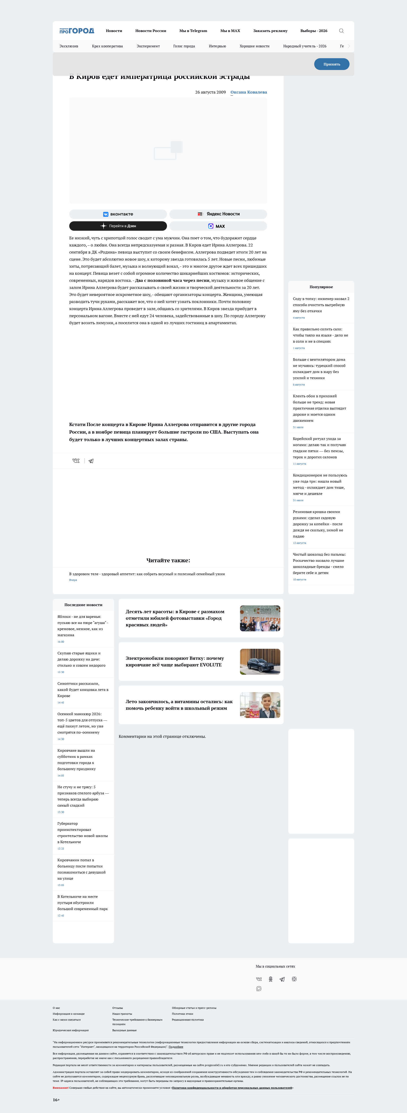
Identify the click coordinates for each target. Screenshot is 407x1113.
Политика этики (182, 1013)
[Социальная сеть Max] (218, 226)
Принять (332, 64)
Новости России (150, 30)
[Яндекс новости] (218, 214)
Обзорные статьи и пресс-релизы (194, 1008)
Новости (114, 30)
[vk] (76, 460)
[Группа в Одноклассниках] (271, 979)
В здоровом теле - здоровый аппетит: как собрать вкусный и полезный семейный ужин (147, 576)
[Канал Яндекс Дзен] (118, 226)
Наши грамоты (122, 1013)
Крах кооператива (107, 46)
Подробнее (176, 1046)
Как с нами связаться (67, 1019)
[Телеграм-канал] (282, 979)
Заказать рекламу (270, 30)
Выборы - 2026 (314, 30)
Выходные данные (124, 1030)
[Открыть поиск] (341, 30)
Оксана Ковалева (249, 92)
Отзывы (117, 1008)
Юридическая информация (71, 1030)
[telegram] (92, 460)
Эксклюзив (69, 46)
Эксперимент (148, 46)
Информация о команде (69, 1013)
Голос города (184, 46)
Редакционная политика (188, 1019)
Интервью (217, 46)
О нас (56, 1008)
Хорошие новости (255, 46)
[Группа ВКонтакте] (118, 214)
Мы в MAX (230, 30)
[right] (349, 46)
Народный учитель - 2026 (305, 46)
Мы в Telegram (193, 30)
